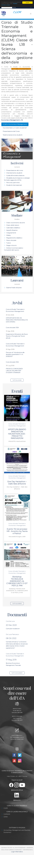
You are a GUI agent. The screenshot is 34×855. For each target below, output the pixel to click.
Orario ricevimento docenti (15, 223)
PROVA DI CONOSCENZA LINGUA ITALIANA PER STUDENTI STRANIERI (14, 370)
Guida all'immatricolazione (15, 175)
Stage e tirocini (11, 245)
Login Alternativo (17, 852)
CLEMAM (7, 814)
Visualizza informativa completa (9, 4)
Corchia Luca (10, 621)
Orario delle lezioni (12, 225)
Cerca (14, 7)
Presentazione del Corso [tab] (11, 131)
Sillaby (8, 235)
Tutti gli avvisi (17, 380)
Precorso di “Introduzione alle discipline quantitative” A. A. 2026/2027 (15, 354)
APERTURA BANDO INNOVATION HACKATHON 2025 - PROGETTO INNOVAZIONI (17, 433)
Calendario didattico (13, 228)
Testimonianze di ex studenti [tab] (12, 135)
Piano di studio (11, 240)
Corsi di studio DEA (12, 327)
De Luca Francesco (12, 634)
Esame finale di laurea (13, 287)
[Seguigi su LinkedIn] (17, 795)
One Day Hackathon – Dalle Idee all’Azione (17, 482)
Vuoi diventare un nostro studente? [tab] (15, 128)
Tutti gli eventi (17, 603)
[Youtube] (14, 760)
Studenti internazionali (14, 185)
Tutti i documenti (17, 673)
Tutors (8, 243)
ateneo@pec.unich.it (18, 737)
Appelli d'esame (11, 230)
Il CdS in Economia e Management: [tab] (15, 124)
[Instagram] (20, 760)
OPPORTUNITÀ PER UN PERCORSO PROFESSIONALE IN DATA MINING (17, 320)
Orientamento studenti (14, 173)
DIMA (6, 817)
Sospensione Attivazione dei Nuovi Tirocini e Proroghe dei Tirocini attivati (17, 336)
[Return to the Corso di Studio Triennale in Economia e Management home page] (17, 14)
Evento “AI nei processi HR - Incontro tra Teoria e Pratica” (17, 531)
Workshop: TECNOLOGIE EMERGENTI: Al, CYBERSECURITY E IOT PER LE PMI (17, 581)
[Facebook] (14, 755)
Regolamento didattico (14, 238)
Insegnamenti (11, 233)
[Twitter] (20, 755)
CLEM (6, 808)
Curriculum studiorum (13, 628)
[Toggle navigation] (31, 7)
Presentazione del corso (14, 170)
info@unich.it (18, 735)
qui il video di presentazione (21, 69)
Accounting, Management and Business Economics (17, 831)
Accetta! (27, 2)
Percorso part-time (13, 182)
